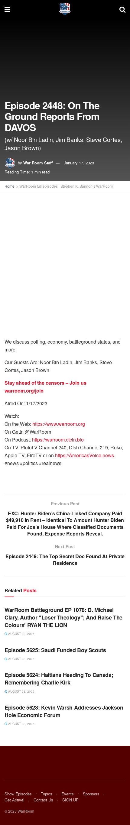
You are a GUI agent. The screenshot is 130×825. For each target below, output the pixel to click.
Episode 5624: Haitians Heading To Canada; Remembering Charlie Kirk (59, 678)
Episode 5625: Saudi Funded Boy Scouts (55, 650)
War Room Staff (38, 163)
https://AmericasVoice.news (84, 455)
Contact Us (43, 800)
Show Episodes (18, 794)
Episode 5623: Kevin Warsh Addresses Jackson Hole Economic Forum (64, 711)
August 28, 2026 (20, 634)
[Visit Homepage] (65, 9)
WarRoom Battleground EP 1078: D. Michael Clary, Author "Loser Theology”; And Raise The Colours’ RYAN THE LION (63, 617)
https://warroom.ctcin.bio (58, 439)
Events (67, 794)
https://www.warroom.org (58, 423)
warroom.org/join (24, 390)
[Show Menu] (7, 9)
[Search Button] (122, 9)
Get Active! (14, 800)
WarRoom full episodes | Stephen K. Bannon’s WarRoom (66, 186)
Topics (46, 794)
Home (10, 186)
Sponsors (91, 794)
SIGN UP (70, 800)
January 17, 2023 (79, 163)
